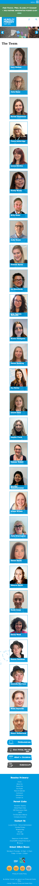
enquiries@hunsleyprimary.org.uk (20, 841)
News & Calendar (19, 791)
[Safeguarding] (19, 745)
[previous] (2, 32)
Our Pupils (19, 788)
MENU (33, 2)
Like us (20, 843)
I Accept (9, 883)
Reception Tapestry (20, 805)
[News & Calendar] (19, 760)
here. (19, 13)
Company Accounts (20, 817)
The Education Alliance (20, 814)
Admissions (19, 795)
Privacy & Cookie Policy (19, 873)
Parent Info (19, 786)
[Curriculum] (19, 768)
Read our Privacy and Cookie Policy (22, 883)
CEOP (20, 812)
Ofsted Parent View (20, 808)
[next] (36, 32)
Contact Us (19, 797)
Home (19, 782)
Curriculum (19, 793)
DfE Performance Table (20, 810)
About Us (19, 784)
